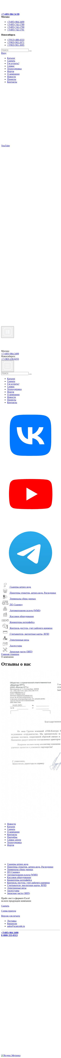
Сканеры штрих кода (20, 587)
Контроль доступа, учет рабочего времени (31, 628)
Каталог (11, 58)
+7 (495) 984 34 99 (10, 14)
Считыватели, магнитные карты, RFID (29, 634)
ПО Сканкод (16, 604)
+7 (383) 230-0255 (10, 359)
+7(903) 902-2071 (15, 42)
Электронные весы (19, 640)
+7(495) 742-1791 (15, 29)
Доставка (11, 921)
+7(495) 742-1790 (15, 27)
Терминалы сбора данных (23, 598)
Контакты (12, 82)
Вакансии (12, 923)
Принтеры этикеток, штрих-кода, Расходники (33, 593)
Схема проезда (8, 911)
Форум (10, 71)
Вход (3, 53)
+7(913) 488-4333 (15, 39)
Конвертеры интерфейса (22, 622)
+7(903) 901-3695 (15, 45)
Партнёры (12, 837)
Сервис (11, 66)
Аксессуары (16, 645)
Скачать (11, 60)
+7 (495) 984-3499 (10, 353)
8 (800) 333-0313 (9, 935)
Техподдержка (14, 68)
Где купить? (13, 63)
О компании (13, 74)
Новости (11, 76)
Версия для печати (10, 916)
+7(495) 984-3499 (15, 22)
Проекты (11, 79)
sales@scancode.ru (16, 926)
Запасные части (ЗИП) (21, 651)
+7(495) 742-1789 (15, 24)
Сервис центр (14, 840)
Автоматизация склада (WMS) (25, 610)
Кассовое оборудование (22, 616)
